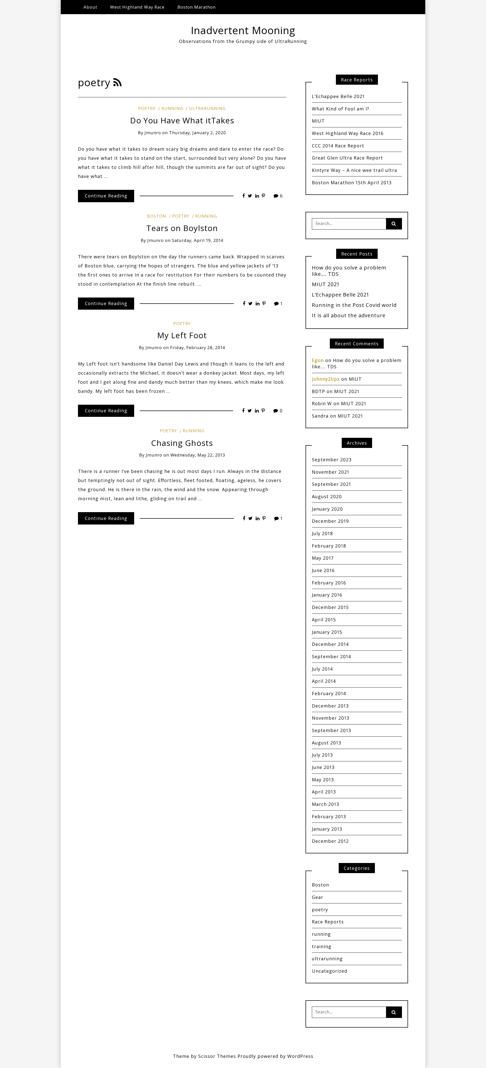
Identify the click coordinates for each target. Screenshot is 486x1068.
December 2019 (330, 521)
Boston (156, 216)
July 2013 (322, 755)
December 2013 (330, 706)
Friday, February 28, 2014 (197, 347)
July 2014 (322, 669)
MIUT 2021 (325, 284)
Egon (318, 360)
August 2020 (327, 496)
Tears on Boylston (182, 227)
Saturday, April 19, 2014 (198, 240)
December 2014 (330, 644)
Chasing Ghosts (182, 442)
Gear (317, 897)
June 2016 (323, 570)
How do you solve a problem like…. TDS (349, 270)
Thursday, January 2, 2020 (197, 132)
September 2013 (331, 730)
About (90, 7)
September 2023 (332, 460)
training (321, 946)
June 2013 (323, 767)
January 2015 (327, 632)
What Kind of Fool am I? (340, 109)
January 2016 (327, 595)
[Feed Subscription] (117, 82)
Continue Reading (106, 196)
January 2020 (327, 509)
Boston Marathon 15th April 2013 (352, 182)
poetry (146, 108)
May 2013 (323, 780)
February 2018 (329, 546)
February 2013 (329, 816)
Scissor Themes (217, 1056)
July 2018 (322, 533)
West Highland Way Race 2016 (347, 133)
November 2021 (330, 472)
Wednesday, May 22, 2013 (197, 455)
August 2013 (326, 743)
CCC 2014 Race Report (338, 146)
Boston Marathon (196, 7)
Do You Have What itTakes (182, 120)
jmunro (153, 132)
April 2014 (324, 681)
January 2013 (327, 829)
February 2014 (329, 693)
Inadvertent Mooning (243, 30)
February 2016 (329, 583)
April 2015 (324, 620)
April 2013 (324, 792)
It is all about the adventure (349, 315)
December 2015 (330, 607)
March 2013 (325, 804)
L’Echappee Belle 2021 (338, 96)
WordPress (300, 1056)
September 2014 (331, 656)
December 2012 (330, 841)
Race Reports (328, 922)
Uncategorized (329, 971)
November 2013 (330, 718)
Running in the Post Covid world (354, 305)
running (172, 108)
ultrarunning (207, 108)
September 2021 (331, 484)
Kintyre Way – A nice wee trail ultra (354, 170)
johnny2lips (326, 379)
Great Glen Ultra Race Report (347, 158)
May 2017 (323, 558)
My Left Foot (182, 335)
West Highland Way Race (137, 7)
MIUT (318, 121)
